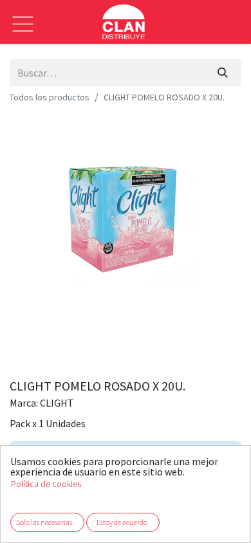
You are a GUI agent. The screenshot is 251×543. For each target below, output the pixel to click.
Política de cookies (46, 484)
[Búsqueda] (222, 72)
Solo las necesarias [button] (44, 522)
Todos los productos (49, 97)
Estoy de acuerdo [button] (122, 522)
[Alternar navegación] (22, 14)
